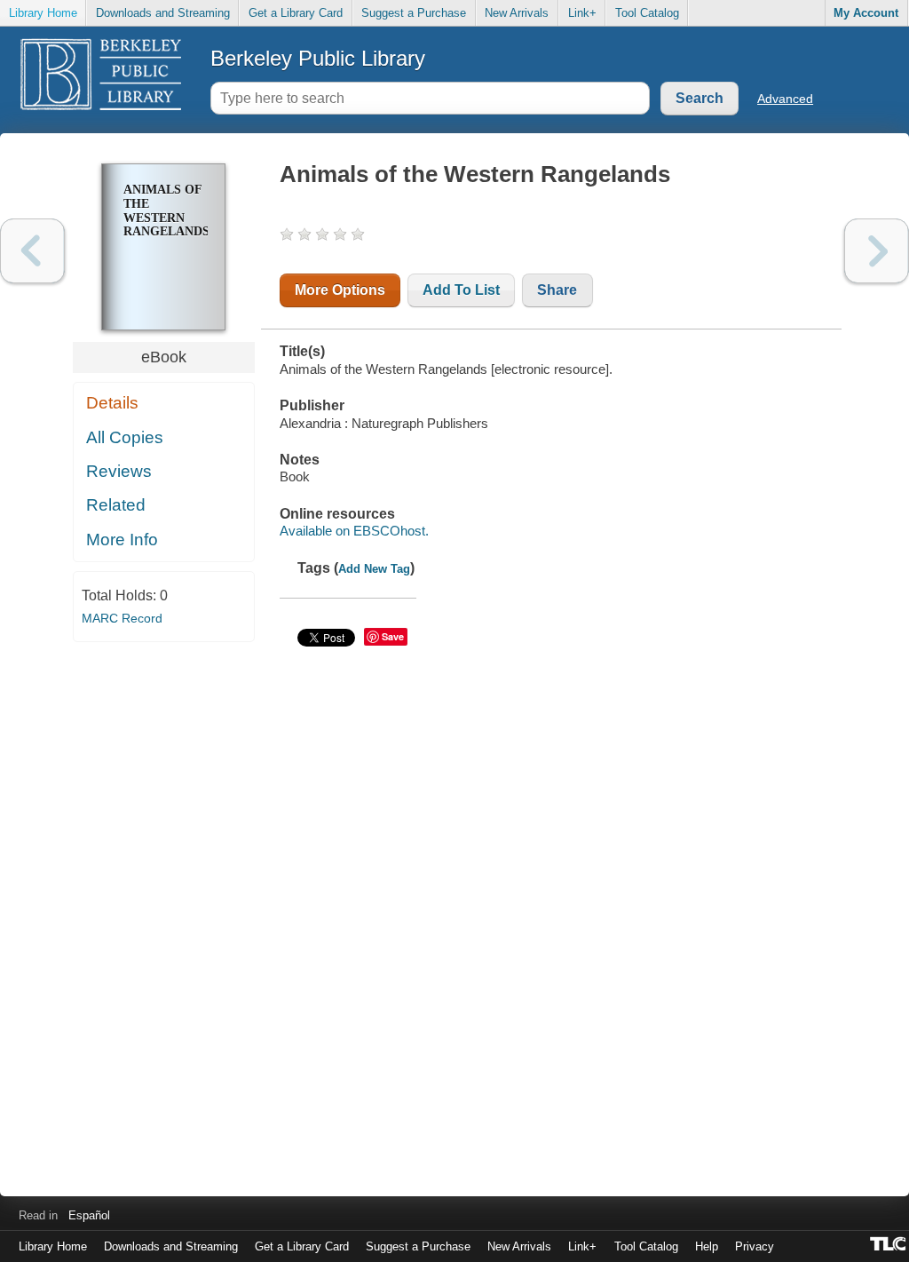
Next (876, 250)
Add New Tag (374, 568)
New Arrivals (517, 13)
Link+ (582, 13)
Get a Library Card (296, 13)
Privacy (754, 1246)
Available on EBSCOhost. (354, 530)
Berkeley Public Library (317, 58)
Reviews (119, 471)
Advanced (785, 98)
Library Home (43, 13)
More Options (340, 290)
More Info (122, 539)
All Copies (124, 437)
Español (89, 1215)
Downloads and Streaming (163, 13)
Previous (32, 250)
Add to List (461, 290)
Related (116, 505)
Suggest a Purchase (413, 13)
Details (112, 402)
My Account (866, 13)
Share (557, 290)
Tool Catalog (647, 13)
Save (393, 636)
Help (706, 1246)
